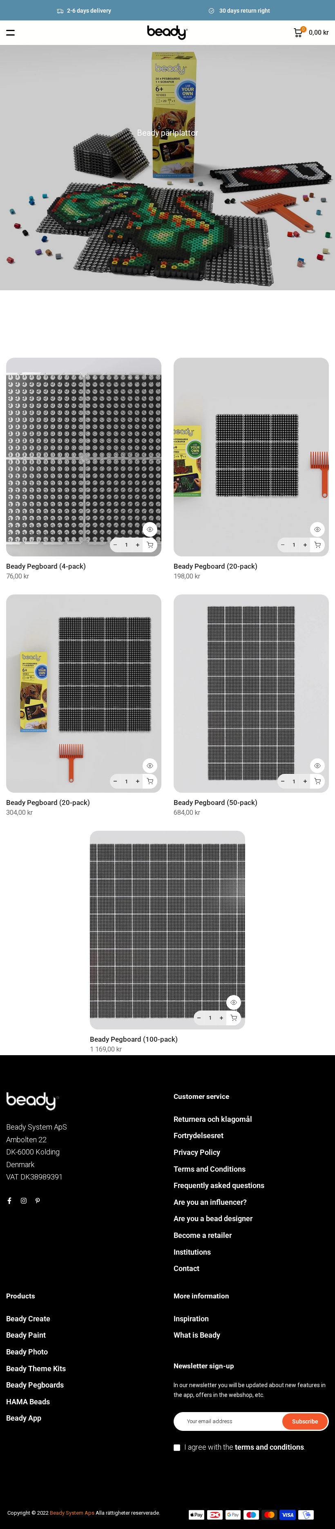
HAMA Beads (28, 1401)
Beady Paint (26, 1335)
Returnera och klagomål (213, 1119)
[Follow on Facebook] (9, 1201)
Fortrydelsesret (198, 1135)
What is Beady (197, 1335)
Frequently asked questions (219, 1185)
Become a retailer (203, 1235)
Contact (186, 1268)
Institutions (192, 1252)
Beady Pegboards (35, 1385)
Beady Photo (27, 1351)
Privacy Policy (197, 1152)
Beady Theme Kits (36, 1368)
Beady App (23, 1418)
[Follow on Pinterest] (37, 1201)
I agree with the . (244, 1447)
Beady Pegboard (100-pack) (134, 1039)
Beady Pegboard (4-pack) (46, 566)
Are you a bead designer (213, 1218)
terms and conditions (269, 1447)
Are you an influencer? (210, 1202)
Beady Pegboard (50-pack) (215, 803)
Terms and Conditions (210, 1169)
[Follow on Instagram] (24, 1201)
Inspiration (191, 1318)
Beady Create (28, 1318)
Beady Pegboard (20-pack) (215, 566)
